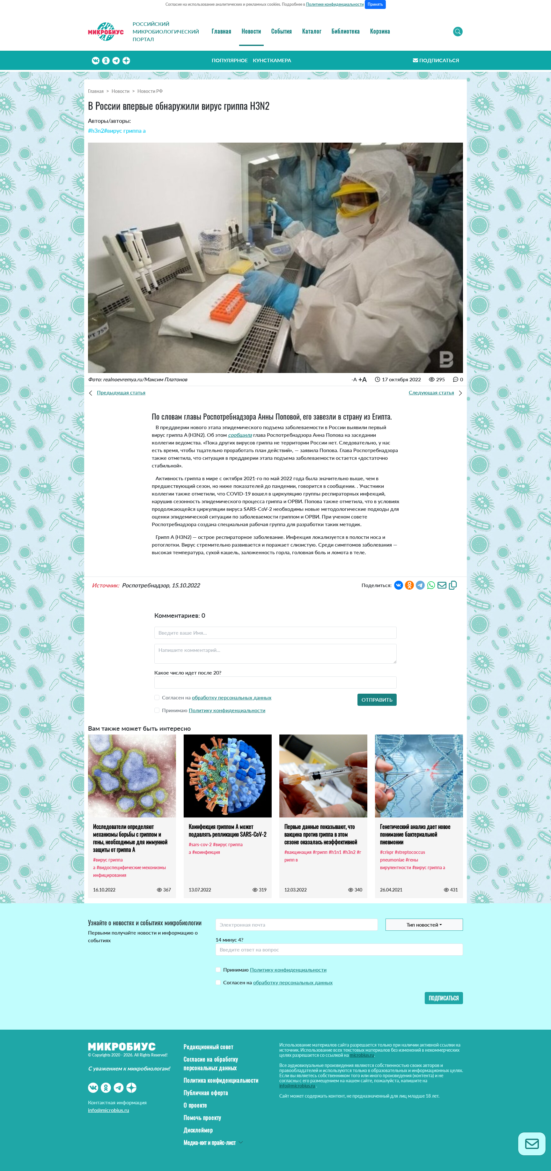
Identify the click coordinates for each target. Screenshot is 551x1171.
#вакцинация (298, 852)
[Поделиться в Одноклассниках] (409, 584)
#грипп (320, 852)
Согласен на (278, 982)
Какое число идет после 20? (187, 672)
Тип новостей (422, 924)
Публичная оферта (206, 1092)
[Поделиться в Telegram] (420, 584)
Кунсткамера (272, 60)
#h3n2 (96, 130)
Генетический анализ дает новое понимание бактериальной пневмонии (415, 834)
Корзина (380, 31)
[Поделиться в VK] (398, 584)
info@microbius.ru (108, 1110)
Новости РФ (150, 91)
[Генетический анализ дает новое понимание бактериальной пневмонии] (419, 776)
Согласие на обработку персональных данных (211, 1063)
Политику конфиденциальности (227, 710)
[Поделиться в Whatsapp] (431, 584)
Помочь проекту (202, 1117)
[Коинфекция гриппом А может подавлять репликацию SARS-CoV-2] (228, 776)
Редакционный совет (208, 1046)
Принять (375, 4)
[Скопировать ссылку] (452, 584)
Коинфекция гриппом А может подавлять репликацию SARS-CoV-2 (228, 830)
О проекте (195, 1105)
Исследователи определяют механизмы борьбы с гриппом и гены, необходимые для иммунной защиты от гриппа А (130, 838)
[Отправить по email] (441, 584)
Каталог (311, 31)
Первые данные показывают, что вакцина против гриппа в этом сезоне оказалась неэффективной (320, 834)
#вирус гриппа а (125, 130)
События (281, 31)
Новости (251, 31)
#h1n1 (335, 852)
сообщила (240, 435)
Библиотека (346, 31)
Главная (221, 31)
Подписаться (439, 60)
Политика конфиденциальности (221, 1080)
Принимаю (275, 969)
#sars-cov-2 (200, 844)
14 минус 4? (229, 939)
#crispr (386, 852)
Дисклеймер (198, 1130)
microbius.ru (362, 1055)
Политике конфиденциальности (335, 4)
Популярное (230, 60)
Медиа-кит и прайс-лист (210, 1142)
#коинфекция (206, 852)
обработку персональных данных (231, 697)
